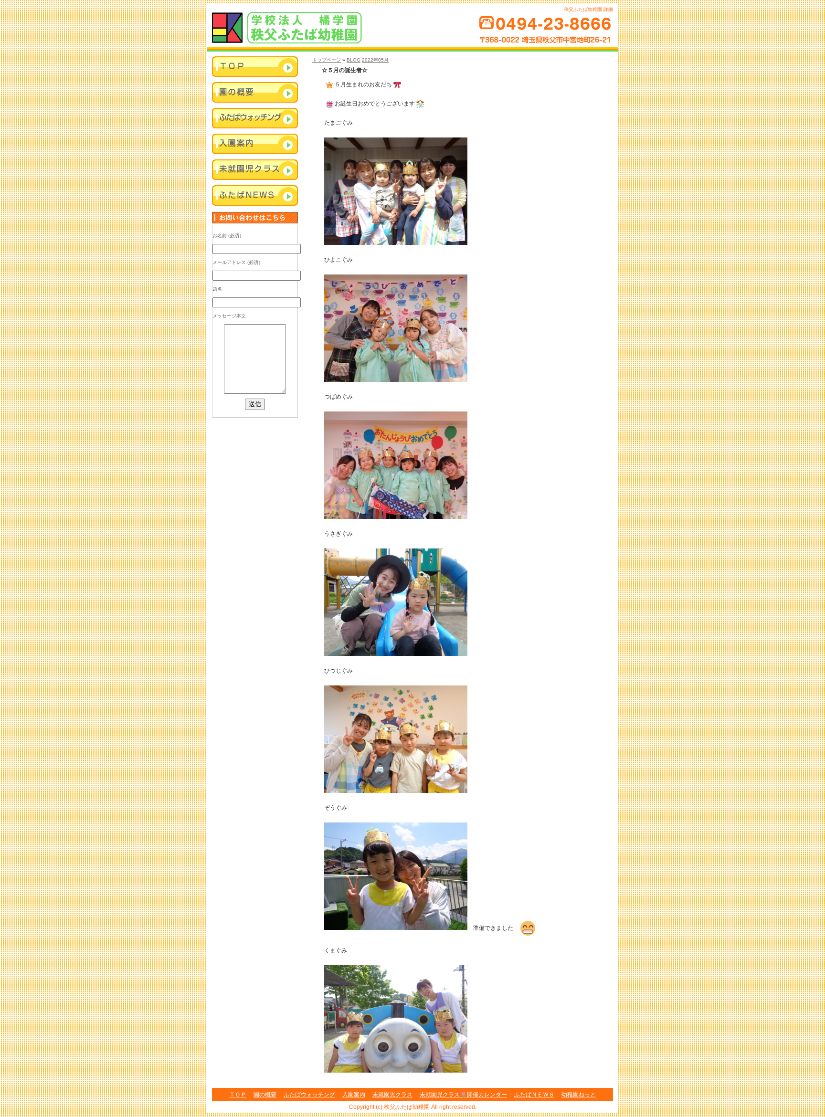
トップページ (326, 60)
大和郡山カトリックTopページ (255, 67)
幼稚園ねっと (578, 1094)
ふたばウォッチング (255, 119)
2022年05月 (375, 60)
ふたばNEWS (255, 196)
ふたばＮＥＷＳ (534, 1094)
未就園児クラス (255, 170)
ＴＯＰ (237, 1094)
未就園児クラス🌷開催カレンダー (463, 1094)
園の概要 (265, 1094)
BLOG (353, 60)
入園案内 (255, 145)
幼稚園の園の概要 (255, 93)
